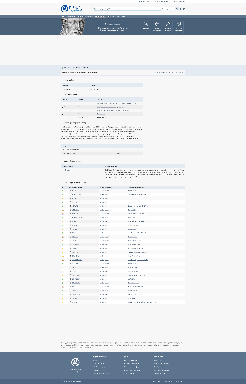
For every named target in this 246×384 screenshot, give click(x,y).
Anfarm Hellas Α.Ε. (134, 290)
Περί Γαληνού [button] (121, 16)
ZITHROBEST (76, 279)
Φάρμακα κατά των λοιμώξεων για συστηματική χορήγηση (116, 103)
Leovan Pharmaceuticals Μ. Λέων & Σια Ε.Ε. (142, 302)
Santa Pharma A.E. (134, 256)
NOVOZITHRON (77, 260)
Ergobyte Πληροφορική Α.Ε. (72, 381)
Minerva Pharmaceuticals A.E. (137, 221)
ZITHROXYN (76, 294)
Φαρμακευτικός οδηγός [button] (85, 16)
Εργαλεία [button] (111, 16)
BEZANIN (75, 233)
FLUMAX (74, 248)
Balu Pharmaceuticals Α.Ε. (136, 287)
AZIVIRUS (75, 225)
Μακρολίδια (101, 114)
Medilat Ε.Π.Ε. (132, 229)
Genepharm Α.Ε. (133, 298)
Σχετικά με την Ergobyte (161, 370)
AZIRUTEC (75, 206)
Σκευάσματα (96, 370)
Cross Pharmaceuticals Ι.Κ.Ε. (137, 194)
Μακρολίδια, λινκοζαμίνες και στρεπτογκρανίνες (113, 110)
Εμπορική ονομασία (75, 187)
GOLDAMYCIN (76, 252)
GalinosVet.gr (158, 373)
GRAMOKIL (75, 256)
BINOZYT (75, 237)
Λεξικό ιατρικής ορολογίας (131, 370)
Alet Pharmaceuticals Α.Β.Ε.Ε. (137, 214)
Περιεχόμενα (70, 16)
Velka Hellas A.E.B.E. (134, 241)
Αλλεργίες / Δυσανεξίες (131, 367)
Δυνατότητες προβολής (161, 363)
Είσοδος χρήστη (146, 1)
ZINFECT (75, 271)
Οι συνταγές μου (128, 373)
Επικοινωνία (179, 381)
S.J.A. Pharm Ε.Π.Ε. (134, 244)
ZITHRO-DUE (76, 275)
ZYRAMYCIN (76, 302)
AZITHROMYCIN (77, 217)
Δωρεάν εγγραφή (162, 1)
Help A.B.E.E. (132, 294)
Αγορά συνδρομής (178, 1)
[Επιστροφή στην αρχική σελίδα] (75, 364)
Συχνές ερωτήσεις (160, 367)
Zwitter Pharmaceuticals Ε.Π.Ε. (138, 206)
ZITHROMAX (76, 283)
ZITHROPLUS (76, 287)
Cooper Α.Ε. (131, 210)
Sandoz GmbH (132, 237)
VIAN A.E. (131, 202)
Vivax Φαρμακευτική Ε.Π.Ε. (136, 275)
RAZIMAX (75, 264)
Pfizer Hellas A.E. (133, 283)
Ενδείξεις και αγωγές (99, 367)
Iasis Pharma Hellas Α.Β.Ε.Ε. (137, 233)
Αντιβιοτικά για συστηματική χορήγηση (110, 107)
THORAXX (75, 267)
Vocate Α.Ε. (131, 217)
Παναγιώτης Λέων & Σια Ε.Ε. (137, 252)
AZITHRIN (75, 214)
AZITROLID (75, 221)
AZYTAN (74, 229)
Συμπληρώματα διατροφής (101, 373)
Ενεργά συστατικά (105, 187)
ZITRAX (74, 298)
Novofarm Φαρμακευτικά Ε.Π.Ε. (138, 260)
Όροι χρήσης (168, 381)
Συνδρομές (157, 360)
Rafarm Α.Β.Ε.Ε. (133, 191)
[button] (177, 8)
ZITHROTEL (75, 290)
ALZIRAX (75, 191)
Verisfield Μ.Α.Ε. (133, 225)
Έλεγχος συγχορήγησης (113, 24)
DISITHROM (75, 244)
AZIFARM (75, 198)
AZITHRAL (75, 210)
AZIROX (74, 202)
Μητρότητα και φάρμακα (131, 363)
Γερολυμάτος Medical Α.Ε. (136, 248)
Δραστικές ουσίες (98, 363)
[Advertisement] (117, 50)
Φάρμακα (95, 360)
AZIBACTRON (76, 194)
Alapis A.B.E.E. (132, 267)
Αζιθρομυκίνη (68, 170)
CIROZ (74, 241)
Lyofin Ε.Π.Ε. (132, 279)
